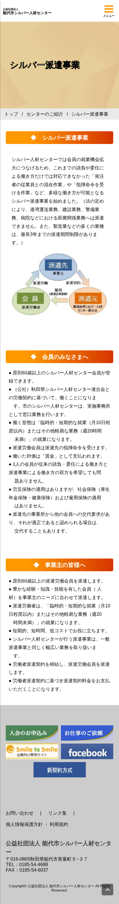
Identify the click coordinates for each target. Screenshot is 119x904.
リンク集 (57, 813)
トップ (11, 114)
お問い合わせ (20, 813)
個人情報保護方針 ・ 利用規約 (37, 824)
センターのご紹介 (44, 114)
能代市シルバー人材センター (27, 11)
